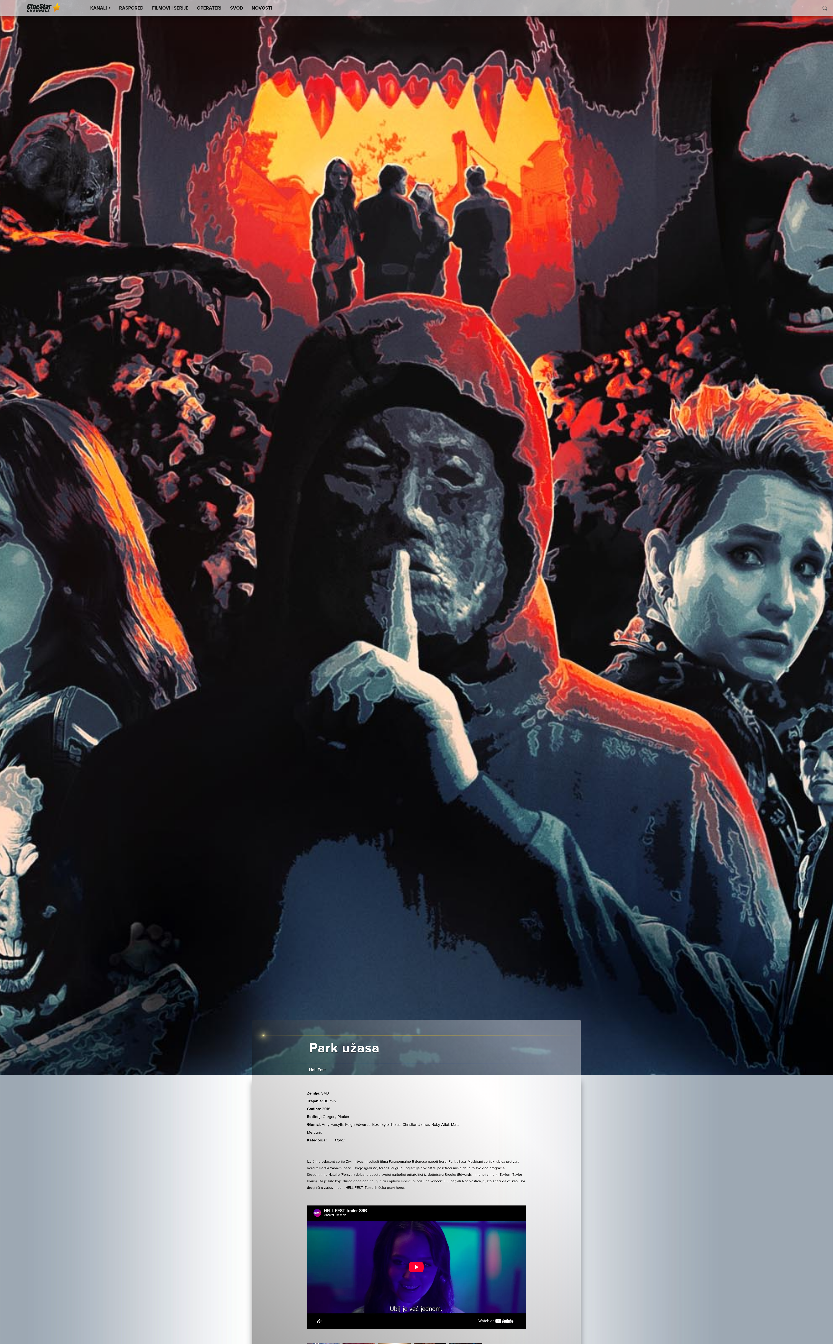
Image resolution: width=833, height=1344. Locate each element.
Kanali (98, 8)
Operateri (209, 8)
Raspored (131, 8)
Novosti (262, 8)
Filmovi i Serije (170, 8)
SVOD (236, 8)
